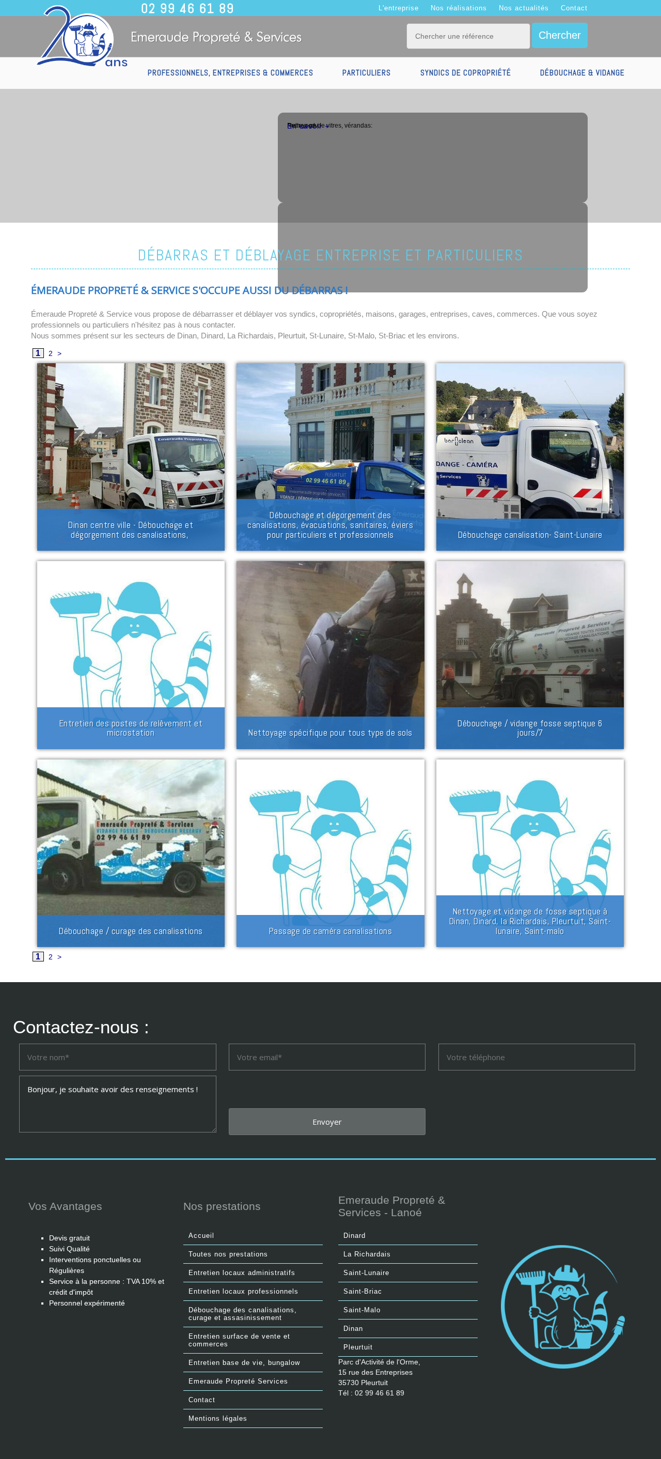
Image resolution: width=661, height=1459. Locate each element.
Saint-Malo (362, 1310)
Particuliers (366, 72)
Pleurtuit (358, 1347)
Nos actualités (524, 8)
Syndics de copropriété (465, 72)
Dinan (353, 1328)
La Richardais (367, 1254)
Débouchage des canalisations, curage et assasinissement (242, 1314)
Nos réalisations (459, 8)
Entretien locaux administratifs (241, 1273)
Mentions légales (217, 1418)
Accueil (201, 1235)
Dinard (354, 1235)
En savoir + (308, 126)
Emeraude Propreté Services (238, 1381)
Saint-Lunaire (366, 1273)
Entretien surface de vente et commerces (239, 1340)
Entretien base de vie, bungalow (244, 1363)
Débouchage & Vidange (582, 72)
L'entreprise (399, 8)
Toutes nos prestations (228, 1254)
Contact (574, 8)
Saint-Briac (362, 1291)
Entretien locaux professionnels (243, 1291)
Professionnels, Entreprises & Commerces (230, 72)
